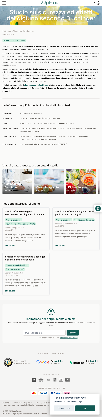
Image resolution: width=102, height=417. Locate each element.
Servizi (36, 414)
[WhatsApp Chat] (98, 208)
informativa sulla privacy (69, 338)
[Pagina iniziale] (49, 3)
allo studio (10, 245)
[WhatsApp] (99, 3)
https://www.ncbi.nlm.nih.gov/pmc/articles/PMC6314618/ (43, 144)
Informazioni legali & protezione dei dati (17, 414)
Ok (85, 408)
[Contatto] (93, 3)
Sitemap (44, 414)
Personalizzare (64, 408)
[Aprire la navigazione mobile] (4, 3)
